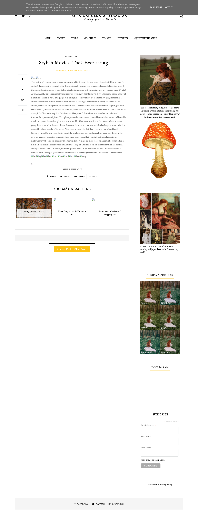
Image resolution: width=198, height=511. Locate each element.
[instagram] (31, 16)
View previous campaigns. (153, 460)
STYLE (74, 38)
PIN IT (94, 176)
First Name (146, 436)
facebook (82, 504)
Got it (169, 7)
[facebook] (18, 16)
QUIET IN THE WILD (145, 38)
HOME (47, 38)
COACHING (90, 38)
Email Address (148, 425)
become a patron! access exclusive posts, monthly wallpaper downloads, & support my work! (159, 249)
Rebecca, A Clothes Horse (69, 70)
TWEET (66, 176)
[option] (34, 209)
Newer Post (65, 249)
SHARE (52, 176)
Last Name (146, 447)
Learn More (155, 7)
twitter (100, 504)
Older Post (80, 249)
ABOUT (61, 38)
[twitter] (24, 16)
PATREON (123, 38)
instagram (118, 504)
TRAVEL (106, 38)
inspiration (71, 56)
